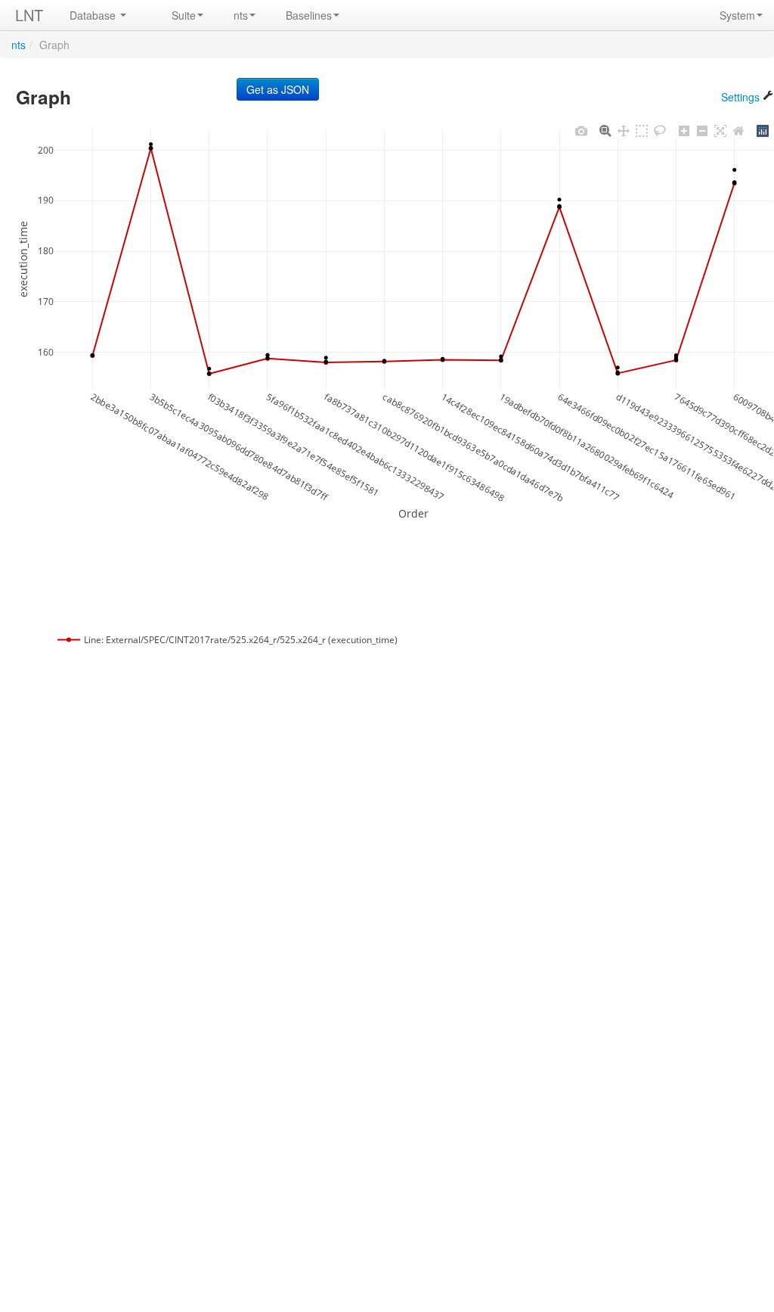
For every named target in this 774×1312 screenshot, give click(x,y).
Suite (184, 15)
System (737, 15)
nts (241, 15)
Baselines (309, 15)
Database (94, 15)
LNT (29, 15)
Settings (742, 96)
